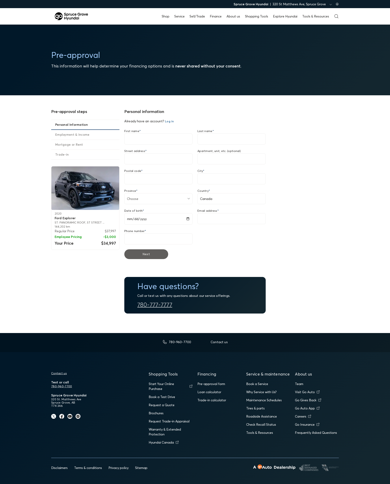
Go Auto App (305, 408)
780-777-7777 (154, 304)
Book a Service (257, 384)
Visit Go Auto (305, 392)
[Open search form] (336, 16)
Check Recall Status (261, 424)
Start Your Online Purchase (161, 386)
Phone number (135, 231)
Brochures (156, 413)
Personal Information (71, 125)
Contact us (59, 373)
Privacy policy (118, 468)
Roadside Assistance (261, 416)
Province (131, 190)
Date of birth (134, 210)
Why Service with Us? (261, 392)
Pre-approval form (211, 384)
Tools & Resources (315, 16)
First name (132, 131)
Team (299, 384)
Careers (300, 416)
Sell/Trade (197, 16)
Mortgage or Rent (69, 145)
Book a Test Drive (162, 397)
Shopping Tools (256, 16)
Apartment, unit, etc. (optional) (219, 151)
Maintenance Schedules (264, 400)
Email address (208, 210)
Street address (135, 151)
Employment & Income (72, 135)
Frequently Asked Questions (316, 433)
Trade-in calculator (211, 400)
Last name (205, 131)
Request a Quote (161, 405)
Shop (165, 16)
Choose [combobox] (132, 199)
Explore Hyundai (285, 16)
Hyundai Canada (161, 442)
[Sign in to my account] (337, 4)
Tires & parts (255, 408)
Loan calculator (209, 392)
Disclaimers (59, 468)
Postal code (133, 171)
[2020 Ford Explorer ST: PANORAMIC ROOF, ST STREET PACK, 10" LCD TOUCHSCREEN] (85, 188)
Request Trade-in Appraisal (169, 421)
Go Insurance (305, 424)
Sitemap (141, 468)
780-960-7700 (61, 386)
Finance (216, 16)
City (200, 171)
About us (233, 16)
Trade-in (62, 154)
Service (179, 16)
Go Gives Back (305, 400)
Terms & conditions (88, 468)
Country (203, 190)
